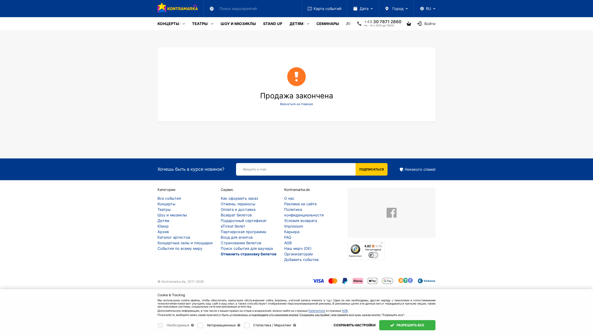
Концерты (168, 23)
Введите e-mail (254, 169)
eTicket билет (233, 226)
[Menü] (382, 244)
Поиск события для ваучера (247, 248)
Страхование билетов (241, 243)
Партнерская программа (243, 231)
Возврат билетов (236, 215)
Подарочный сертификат (244, 220)
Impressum (293, 226)
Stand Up (272, 23)
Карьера (292, 231)
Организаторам (298, 254)
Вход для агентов (237, 237)
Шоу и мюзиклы (238, 23)
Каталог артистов (174, 237)
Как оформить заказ (239, 198)
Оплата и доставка (238, 209)
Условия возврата (300, 220)
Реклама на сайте (300, 204)
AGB (288, 243)
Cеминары (327, 23)
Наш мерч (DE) (298, 248)
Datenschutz (317, 310)
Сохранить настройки (354, 325)
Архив (163, 231)
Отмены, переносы (238, 204)
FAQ (287, 237)
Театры (200, 23)
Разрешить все (410, 325)
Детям (296, 23)
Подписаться (371, 169)
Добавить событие (301, 259)
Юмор (163, 226)
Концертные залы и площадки (185, 243)
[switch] (373, 255)
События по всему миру (180, 248)
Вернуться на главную (296, 104)
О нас (289, 198)
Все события (169, 198)
